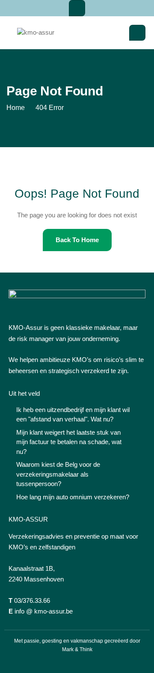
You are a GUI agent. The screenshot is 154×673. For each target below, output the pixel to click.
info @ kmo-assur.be (44, 611)
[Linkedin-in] (92, 662)
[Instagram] (77, 662)
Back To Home (77, 239)
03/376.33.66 (32, 600)
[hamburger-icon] (77, 8)
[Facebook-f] (62, 662)
